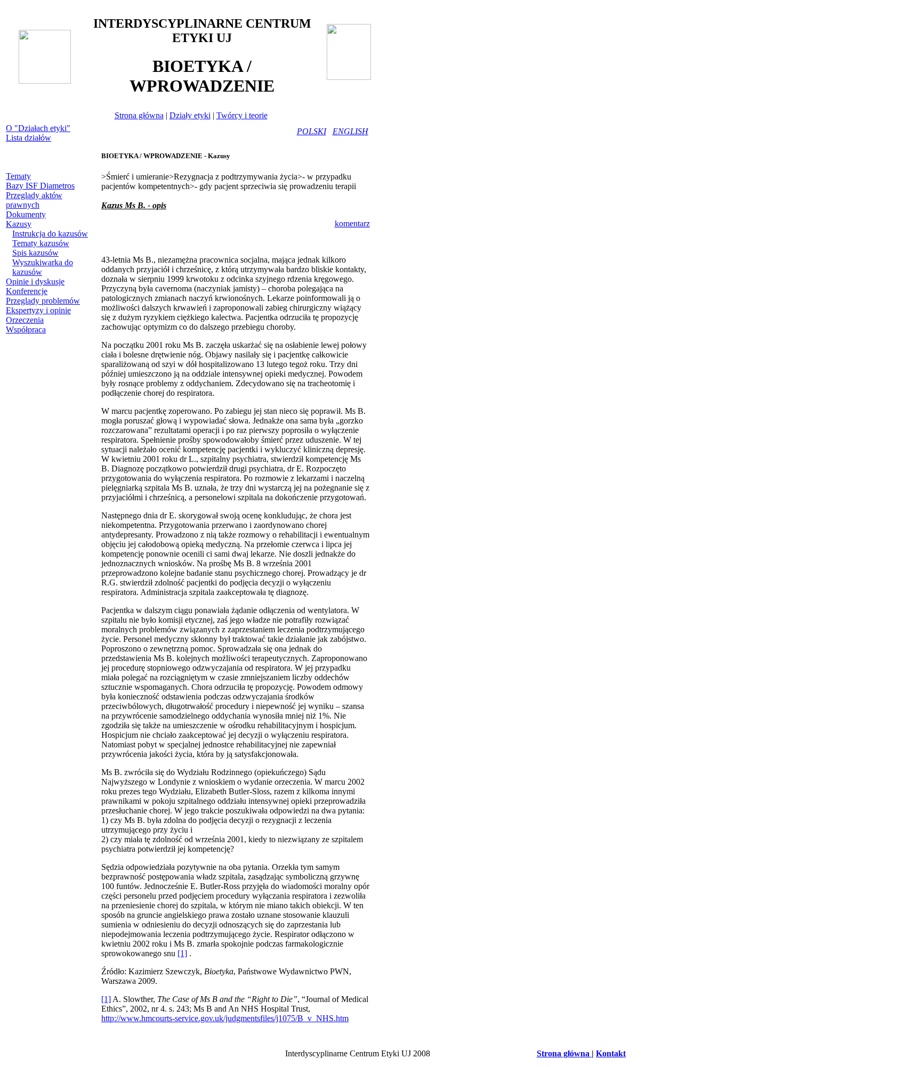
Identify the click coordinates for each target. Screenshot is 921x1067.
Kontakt (611, 1053)
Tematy (18, 176)
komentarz (352, 223)
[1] (182, 953)
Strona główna (139, 115)
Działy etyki (190, 115)
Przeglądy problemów (43, 300)
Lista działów (28, 137)
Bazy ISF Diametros (40, 185)
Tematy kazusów (40, 243)
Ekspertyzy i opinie (38, 310)
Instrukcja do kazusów (50, 233)
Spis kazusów (35, 252)
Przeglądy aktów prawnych (34, 200)
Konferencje (26, 291)
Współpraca (26, 329)
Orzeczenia (25, 319)
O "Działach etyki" (38, 128)
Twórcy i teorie (242, 115)
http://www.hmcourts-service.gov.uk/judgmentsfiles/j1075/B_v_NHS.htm (225, 1018)
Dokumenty (26, 214)
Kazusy (18, 224)
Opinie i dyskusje (35, 281)
